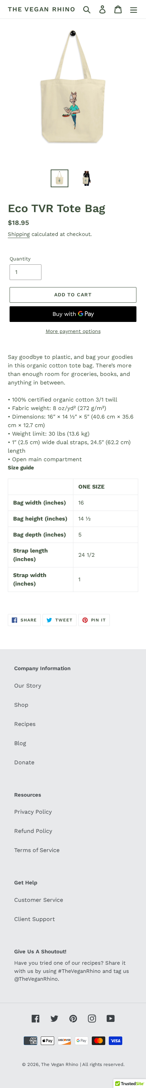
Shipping (19, 234)
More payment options (73, 331)
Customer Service (38, 899)
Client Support (34, 919)
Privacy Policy (33, 811)
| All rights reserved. (102, 1064)
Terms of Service (37, 850)
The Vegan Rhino (41, 9)
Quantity (20, 259)
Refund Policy (33, 831)
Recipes (24, 724)
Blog (20, 743)
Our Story (27, 685)
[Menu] (133, 9)
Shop (21, 704)
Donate (24, 762)
